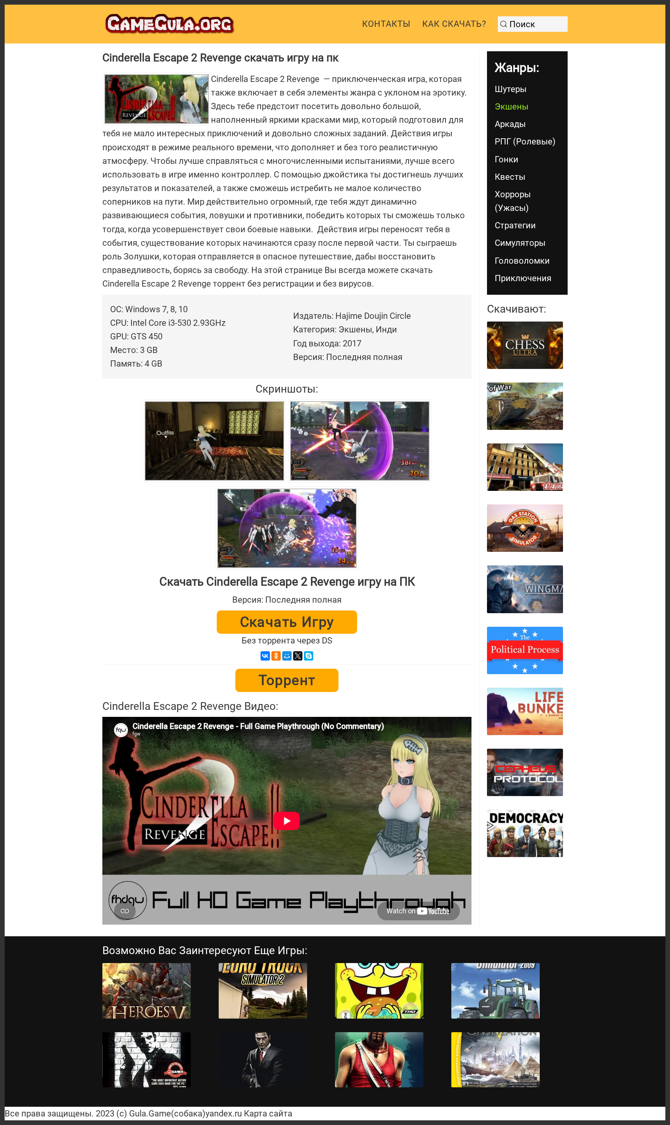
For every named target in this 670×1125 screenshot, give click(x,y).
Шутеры (511, 89)
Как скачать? (454, 24)
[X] (297, 656)
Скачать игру (287, 622)
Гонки (506, 159)
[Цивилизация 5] (495, 1060)
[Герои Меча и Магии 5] (146, 991)
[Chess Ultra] (525, 345)
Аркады (510, 124)
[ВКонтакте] (265, 656)
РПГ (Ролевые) (525, 141)
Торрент (287, 680)
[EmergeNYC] (525, 467)
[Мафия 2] (263, 1060)
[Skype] (308, 656)
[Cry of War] (525, 406)
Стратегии (515, 225)
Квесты (510, 177)
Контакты (386, 24)
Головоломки (522, 261)
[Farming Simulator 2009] (495, 991)
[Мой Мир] (287, 656)
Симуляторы (520, 243)
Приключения (523, 278)
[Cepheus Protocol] (525, 772)
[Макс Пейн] (146, 1060)
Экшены (511, 106)
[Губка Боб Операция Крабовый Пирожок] (379, 991)
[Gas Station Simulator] (525, 528)
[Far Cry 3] (379, 1060)
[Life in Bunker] (525, 711)
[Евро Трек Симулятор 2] (263, 991)
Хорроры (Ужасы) (513, 201)
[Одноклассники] (276, 656)
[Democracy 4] (525, 833)
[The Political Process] (525, 650)
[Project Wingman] (525, 589)
